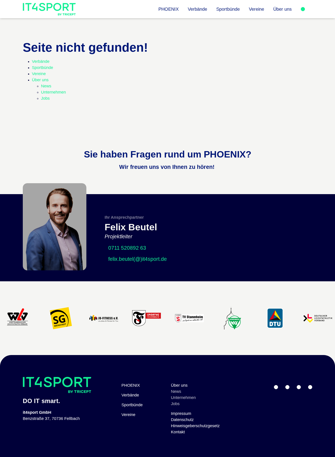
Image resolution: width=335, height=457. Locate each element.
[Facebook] (310, 387)
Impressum (181, 413)
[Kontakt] (303, 9)
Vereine (128, 414)
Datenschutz (182, 419)
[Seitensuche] (308, 9)
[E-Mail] (276, 387)
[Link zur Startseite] (49, 9)
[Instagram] (299, 387)
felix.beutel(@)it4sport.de (137, 259)
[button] (282, 9)
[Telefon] (287, 387)
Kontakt (178, 432)
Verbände (130, 395)
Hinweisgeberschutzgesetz (195, 426)
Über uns (179, 385)
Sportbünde (132, 405)
